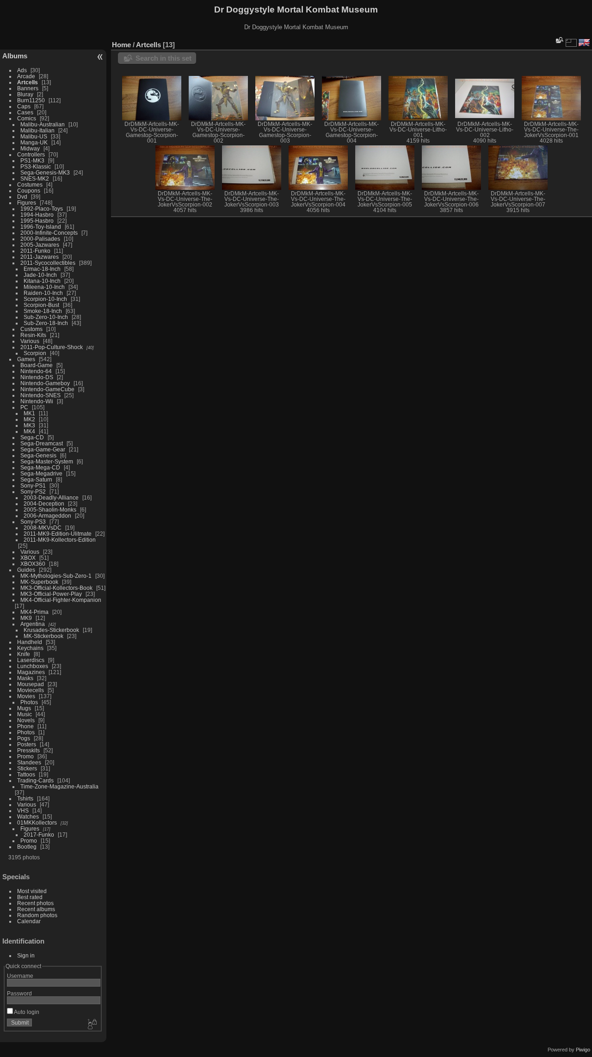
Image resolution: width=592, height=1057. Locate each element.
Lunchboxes (32, 666)
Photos (29, 702)
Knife (23, 654)
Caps (24, 106)
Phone (25, 726)
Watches (28, 816)
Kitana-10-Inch (42, 281)
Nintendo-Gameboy (45, 383)
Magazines (31, 672)
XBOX (28, 558)
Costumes (30, 184)
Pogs (23, 738)
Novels (26, 720)
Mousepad (30, 684)
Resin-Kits (33, 335)
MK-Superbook (39, 582)
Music (24, 714)
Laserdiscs (30, 660)
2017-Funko (39, 835)
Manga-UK (34, 142)
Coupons (28, 191)
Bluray (25, 94)
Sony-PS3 (33, 522)
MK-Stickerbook (43, 636)
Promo (25, 756)
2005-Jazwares (39, 245)
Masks (25, 678)
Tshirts (25, 798)
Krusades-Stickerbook (51, 630)
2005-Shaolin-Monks (50, 510)
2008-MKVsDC (43, 528)
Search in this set (163, 58)
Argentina (32, 624)
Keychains (30, 648)
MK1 (29, 413)
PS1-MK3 (32, 160)
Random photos (37, 915)
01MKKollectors (37, 822)
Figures (26, 203)
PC (24, 407)
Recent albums (36, 909)
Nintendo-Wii (36, 401)
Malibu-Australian (42, 124)
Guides (26, 570)
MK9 (26, 618)
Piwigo (583, 1049)
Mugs (24, 708)
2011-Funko (35, 251)
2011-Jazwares (39, 257)
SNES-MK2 (34, 178)
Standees (29, 762)
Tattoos (26, 774)
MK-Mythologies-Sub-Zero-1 (56, 576)
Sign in (26, 955)
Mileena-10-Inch (44, 287)
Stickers (27, 768)
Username (20, 976)
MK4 (29, 431)
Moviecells (30, 690)
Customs (31, 329)
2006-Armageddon (47, 516)
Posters (26, 744)
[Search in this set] (559, 40)
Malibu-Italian (37, 130)
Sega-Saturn (36, 479)
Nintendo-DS (36, 377)
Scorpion (35, 353)
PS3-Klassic (35, 166)
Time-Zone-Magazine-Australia (59, 786)
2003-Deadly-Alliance (51, 497)
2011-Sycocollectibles (47, 263)
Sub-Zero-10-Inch (46, 317)
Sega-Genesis (38, 455)
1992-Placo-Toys (41, 209)
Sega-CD (32, 437)
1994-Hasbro (37, 215)
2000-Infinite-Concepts (49, 233)
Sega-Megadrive (41, 473)
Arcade (26, 76)
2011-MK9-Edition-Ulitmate (58, 534)
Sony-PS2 (33, 491)
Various (29, 341)
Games (26, 359)
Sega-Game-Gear (42, 449)
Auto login (26, 1012)
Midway (30, 148)
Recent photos (35, 903)
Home (121, 45)
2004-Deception (44, 503)
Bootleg (27, 847)
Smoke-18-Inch (43, 311)
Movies (26, 696)
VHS (23, 810)
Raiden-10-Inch (43, 293)
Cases (25, 112)
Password (19, 993)
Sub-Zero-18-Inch (46, 323)
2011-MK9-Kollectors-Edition (60, 540)
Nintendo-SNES (40, 395)
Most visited (32, 891)
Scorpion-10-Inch (45, 299)
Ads (22, 70)
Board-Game (36, 365)
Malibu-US (33, 136)
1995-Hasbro (37, 221)
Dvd (22, 197)
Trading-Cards (35, 780)
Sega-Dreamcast (41, 443)
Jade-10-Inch (40, 275)
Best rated (30, 897)
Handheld (29, 642)
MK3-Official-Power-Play (51, 594)
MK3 (29, 425)
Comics (26, 118)
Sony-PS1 (33, 485)
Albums (14, 56)
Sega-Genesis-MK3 (45, 172)
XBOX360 (32, 564)
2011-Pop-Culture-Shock (51, 347)
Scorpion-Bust (41, 305)
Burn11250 (31, 100)
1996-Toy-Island (40, 227)
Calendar (29, 921)
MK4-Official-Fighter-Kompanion (60, 600)
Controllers (31, 154)
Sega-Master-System (46, 461)
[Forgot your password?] (92, 1025)
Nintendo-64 (36, 371)
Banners (27, 88)
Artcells (27, 82)
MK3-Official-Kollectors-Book (56, 588)
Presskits (28, 750)
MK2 (29, 419)
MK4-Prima (34, 612)
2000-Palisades (40, 239)
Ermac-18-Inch (42, 269)
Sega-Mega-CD (40, 467)
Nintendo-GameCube (47, 389)
